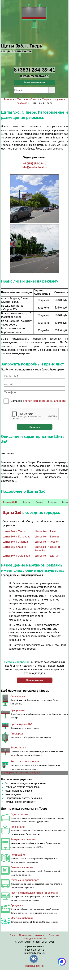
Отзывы (39, 502)
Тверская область (28, 99)
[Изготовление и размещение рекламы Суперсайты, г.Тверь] (5, 719)
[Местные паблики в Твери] (5, 924)
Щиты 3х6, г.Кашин (14, 547)
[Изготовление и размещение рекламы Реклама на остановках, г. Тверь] (5, 767)
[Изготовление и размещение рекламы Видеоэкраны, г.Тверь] (5, 756)
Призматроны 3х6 (21, 724)
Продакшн (16, 905)
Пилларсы (16, 733)
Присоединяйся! (34, 966)
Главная (9, 99)
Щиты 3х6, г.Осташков (16, 555)
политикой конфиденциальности (45, 401)
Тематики (52, 502)
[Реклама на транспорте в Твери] (5, 886)
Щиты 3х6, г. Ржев (45, 531)
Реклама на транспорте (24, 880)
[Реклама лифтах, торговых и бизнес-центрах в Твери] (5, 849)
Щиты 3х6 (12, 513)
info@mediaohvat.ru (34, 167)
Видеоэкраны (18, 747)
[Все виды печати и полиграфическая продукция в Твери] (5, 861)
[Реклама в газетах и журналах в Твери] (5, 874)
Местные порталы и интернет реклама (34, 892)
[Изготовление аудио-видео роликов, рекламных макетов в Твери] (5, 912)
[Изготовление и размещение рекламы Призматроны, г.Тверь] (5, 728)
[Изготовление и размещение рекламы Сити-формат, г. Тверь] (5, 705)
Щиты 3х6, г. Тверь (14, 531)
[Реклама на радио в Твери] (5, 820)
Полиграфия (18, 854)
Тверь (45, 99)
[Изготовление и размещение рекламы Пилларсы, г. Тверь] (5, 742)
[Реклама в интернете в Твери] (5, 898)
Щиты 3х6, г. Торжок (46, 541)
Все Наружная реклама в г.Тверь (21, 772)
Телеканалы (17, 826)
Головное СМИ (10, 502)
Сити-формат (18, 696)
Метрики (26, 502)
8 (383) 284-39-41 (34, 950)
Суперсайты (17, 710)
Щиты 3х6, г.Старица (15, 541)
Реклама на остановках (24, 761)
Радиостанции (19, 814)
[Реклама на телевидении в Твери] (5, 833)
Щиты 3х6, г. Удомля (46, 555)
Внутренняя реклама (23, 839)
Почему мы (25, 935)
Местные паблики (21, 918)
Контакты (40, 935)
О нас (13, 935)
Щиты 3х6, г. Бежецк (46, 536)
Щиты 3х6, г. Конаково (16, 536)
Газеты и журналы (21, 867)
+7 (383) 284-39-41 (34, 163)
